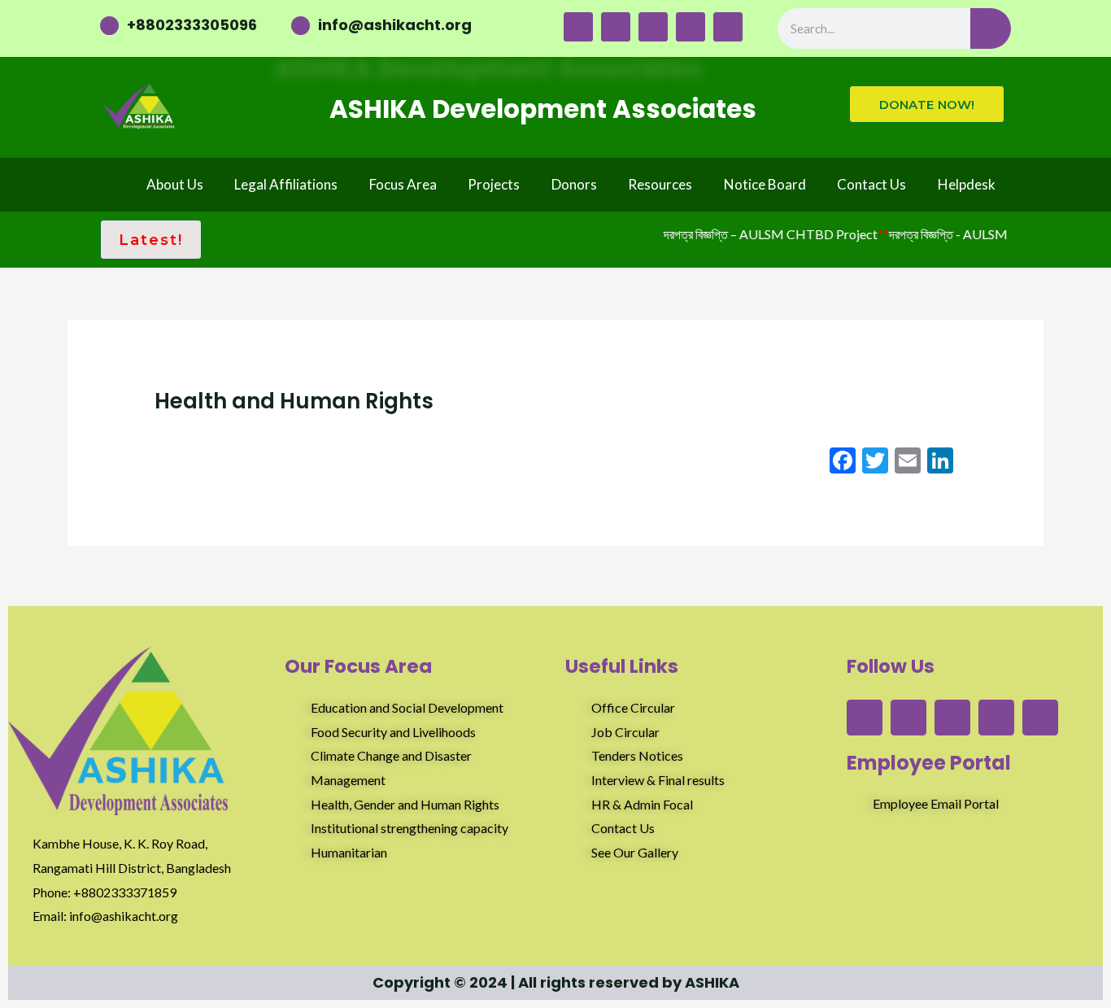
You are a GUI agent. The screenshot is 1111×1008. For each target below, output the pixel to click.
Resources (660, 184)
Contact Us (871, 184)
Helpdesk (967, 184)
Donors (574, 184)
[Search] (990, 28)
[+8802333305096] (109, 25)
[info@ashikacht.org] (300, 25)
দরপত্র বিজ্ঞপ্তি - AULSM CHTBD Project (987, 234)
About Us (174, 184)
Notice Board (765, 184)
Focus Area (403, 184)
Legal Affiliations (286, 184)
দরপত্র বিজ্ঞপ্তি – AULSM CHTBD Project (762, 234)
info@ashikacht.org (395, 25)
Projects (494, 184)
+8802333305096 (192, 25)
